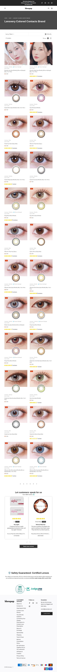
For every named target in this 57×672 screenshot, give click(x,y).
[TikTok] (51, 3)
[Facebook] (42, 3)
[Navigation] (5, 8)
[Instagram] (45, 3)
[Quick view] (25, 63)
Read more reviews (28, 546)
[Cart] (51, 8)
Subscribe (47, 613)
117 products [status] (8, 38)
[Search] (48, 8)
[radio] (48, 38)
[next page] (36, 483)
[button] (10, 34)
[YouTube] (48, 3)
